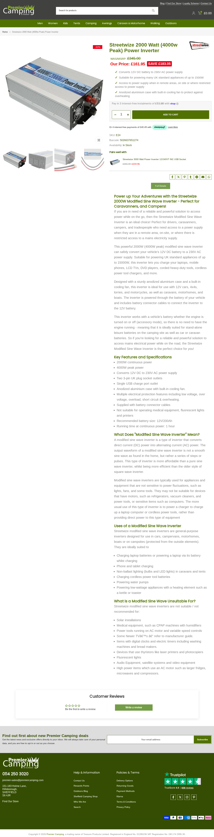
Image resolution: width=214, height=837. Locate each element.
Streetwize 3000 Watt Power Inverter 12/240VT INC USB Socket (154, 159)
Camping (91, 23)
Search (77, 807)
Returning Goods (125, 785)
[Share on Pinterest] (184, 177)
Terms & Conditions (126, 801)
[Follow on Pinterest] (194, 797)
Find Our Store (173, 3)
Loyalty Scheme (191, 3)
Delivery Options (125, 780)
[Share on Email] (203, 177)
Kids (65, 23)
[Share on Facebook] (172, 177)
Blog (162, 3)
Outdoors (171, 23)
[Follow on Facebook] (173, 797)
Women (53, 23)
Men (40, 23)
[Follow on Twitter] (180, 797)
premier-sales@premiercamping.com (22, 780)
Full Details (160, 185)
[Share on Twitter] (178, 177)
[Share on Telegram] (196, 177)
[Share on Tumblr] (190, 177)
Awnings (107, 23)
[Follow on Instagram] (187, 797)
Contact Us (206, 3)
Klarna (120, 796)
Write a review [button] (133, 707)
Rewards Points (81, 785)
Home (5, 32)
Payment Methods (126, 791)
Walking (155, 23)
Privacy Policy (123, 807)
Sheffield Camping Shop (86, 796)
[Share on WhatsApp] (209, 177)
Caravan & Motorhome (131, 23)
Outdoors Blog (81, 791)
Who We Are (80, 801)
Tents (76, 23)
